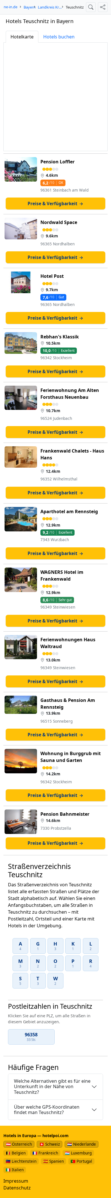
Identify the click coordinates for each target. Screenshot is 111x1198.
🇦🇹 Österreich (19, 1144)
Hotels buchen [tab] (59, 37)
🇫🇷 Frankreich (45, 1153)
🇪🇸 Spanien (53, 1161)
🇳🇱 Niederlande (81, 1144)
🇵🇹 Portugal (81, 1161)
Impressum (15, 1181)
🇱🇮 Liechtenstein (21, 1161)
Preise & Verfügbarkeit (55, 203)
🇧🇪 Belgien (16, 1153)
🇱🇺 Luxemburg (78, 1153)
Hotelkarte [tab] (22, 37)
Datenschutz (17, 1188)
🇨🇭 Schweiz (49, 1144)
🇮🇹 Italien (15, 1169)
